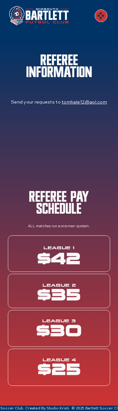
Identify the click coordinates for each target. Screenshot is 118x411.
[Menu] (101, 15)
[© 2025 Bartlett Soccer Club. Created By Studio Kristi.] (59, 408)
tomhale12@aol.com (84, 102)
